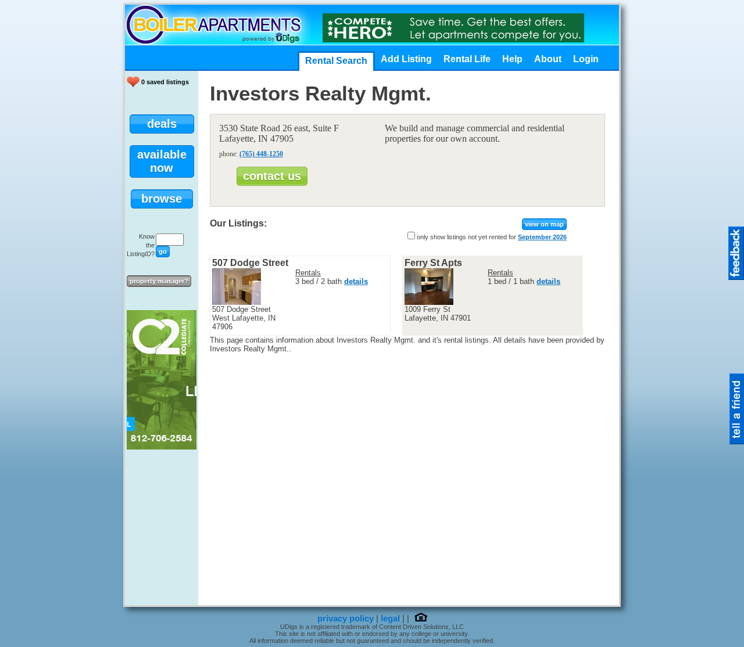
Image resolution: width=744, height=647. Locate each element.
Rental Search (336, 61)
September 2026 (542, 236)
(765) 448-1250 (261, 154)
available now (162, 161)
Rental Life (467, 59)
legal (390, 618)
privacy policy (345, 618)
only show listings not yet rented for (466, 236)
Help (512, 59)
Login (586, 59)
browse (161, 198)
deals (162, 123)
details (356, 281)
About (547, 59)
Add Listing (406, 59)
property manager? (159, 281)
